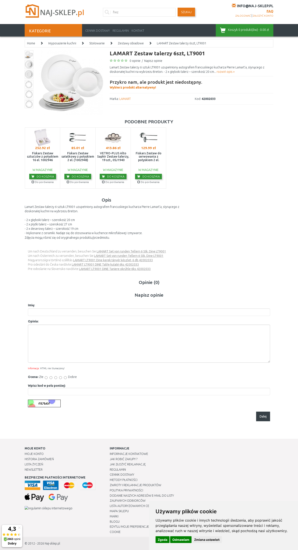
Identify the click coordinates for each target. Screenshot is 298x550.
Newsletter (34, 469)
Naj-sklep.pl (52, 543)
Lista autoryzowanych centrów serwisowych (145, 506)
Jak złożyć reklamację (128, 464)
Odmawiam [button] (180, 539)
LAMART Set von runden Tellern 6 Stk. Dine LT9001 (131, 251)
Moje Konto (34, 454)
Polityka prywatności (126, 490)
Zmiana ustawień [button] (207, 539)
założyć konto (263, 15)
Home (31, 43)
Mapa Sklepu (119, 511)
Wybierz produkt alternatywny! (156, 84)
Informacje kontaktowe (129, 454)
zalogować (243, 15)
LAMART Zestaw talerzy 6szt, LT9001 (181, 43)
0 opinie (135, 61)
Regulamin (121, 30)
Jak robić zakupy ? (123, 459)
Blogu (115, 521)
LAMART (125, 99)
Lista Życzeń (34, 464)
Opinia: (33, 321)
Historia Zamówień (39, 459)
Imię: (31, 305)
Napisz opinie (153, 61)
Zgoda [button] (162, 539)
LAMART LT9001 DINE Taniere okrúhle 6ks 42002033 (115, 269)
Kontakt (138, 30)
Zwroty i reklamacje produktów (135, 485)
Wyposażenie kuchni (62, 43)
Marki (114, 516)
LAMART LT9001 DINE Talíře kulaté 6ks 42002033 (105, 264)
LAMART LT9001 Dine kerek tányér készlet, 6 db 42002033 (113, 260)
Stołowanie (97, 43)
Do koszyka (45, 176)
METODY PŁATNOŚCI (123, 480)
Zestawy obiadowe (131, 43)
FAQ (270, 11)
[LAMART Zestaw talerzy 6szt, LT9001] (71, 82)
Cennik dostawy (97, 30)
